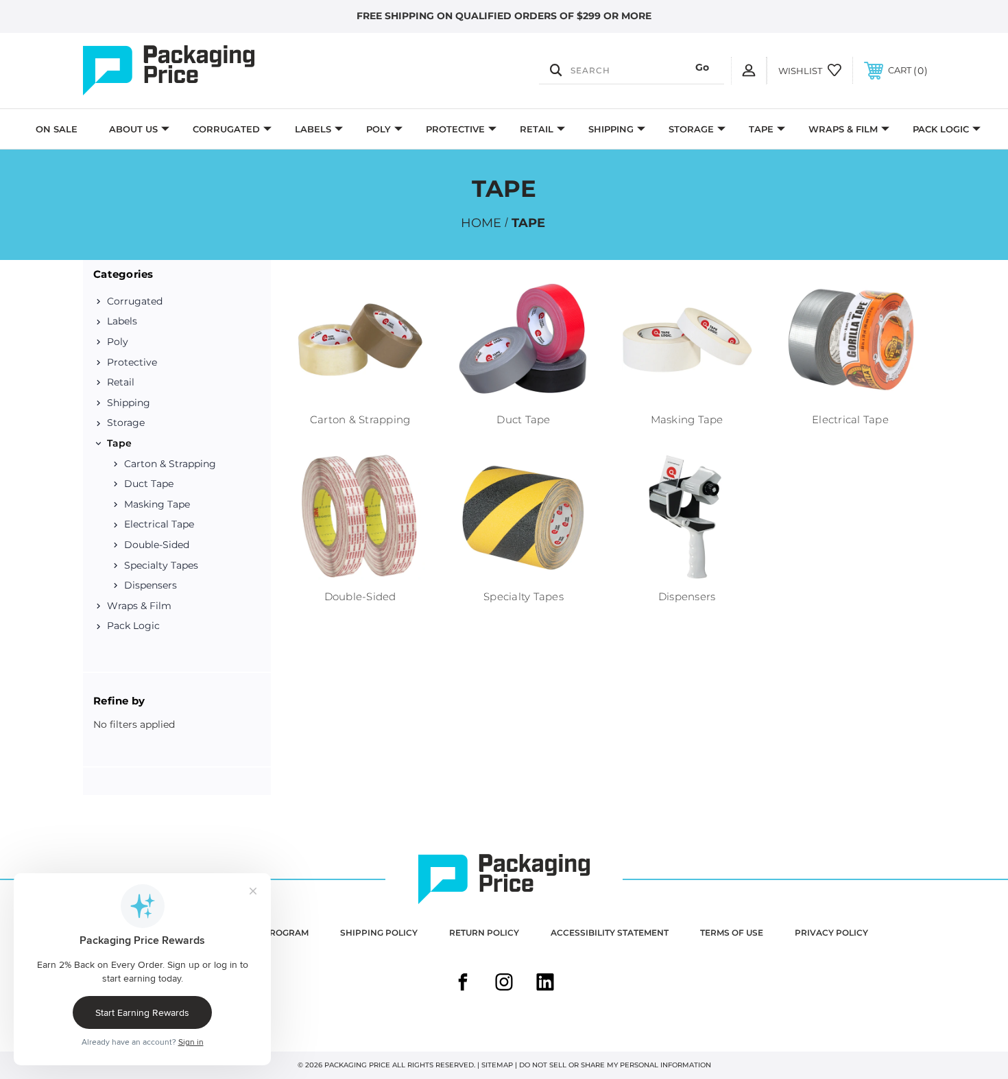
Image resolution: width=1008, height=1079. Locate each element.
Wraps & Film (843, 128)
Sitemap (497, 1064)
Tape (761, 128)
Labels (313, 128)
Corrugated (226, 128)
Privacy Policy (831, 932)
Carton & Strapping (170, 464)
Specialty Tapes (161, 565)
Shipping (611, 128)
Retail (536, 128)
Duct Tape (148, 483)
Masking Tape (157, 504)
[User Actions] (749, 70)
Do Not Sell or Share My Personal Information (615, 1064)
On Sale (56, 128)
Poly (378, 128)
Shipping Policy (379, 932)
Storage (691, 128)
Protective (455, 128)
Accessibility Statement (610, 932)
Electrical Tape (159, 524)
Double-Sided (156, 544)
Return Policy (484, 932)
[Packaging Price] (209, 70)
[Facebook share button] (463, 983)
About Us (133, 128)
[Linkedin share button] (545, 983)
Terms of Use (731, 932)
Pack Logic (941, 128)
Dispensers (150, 585)
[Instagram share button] (504, 983)
